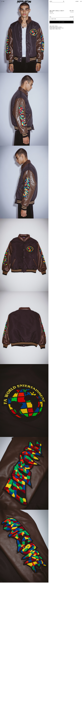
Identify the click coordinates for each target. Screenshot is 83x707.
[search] (63, 1)
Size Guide (72, 16)
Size (50, 16)
